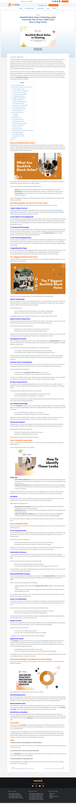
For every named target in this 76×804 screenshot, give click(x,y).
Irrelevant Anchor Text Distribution (20, 105)
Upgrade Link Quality (17, 128)
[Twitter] (33, 786)
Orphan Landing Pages (17, 99)
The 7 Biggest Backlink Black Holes (18, 98)
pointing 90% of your (45, 341)
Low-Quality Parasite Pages (18, 108)
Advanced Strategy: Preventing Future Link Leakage (22, 130)
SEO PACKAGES (40, 8)
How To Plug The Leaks (16, 117)
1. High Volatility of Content (18, 89)
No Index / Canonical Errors (18, 107)
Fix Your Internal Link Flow (18, 119)
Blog (46, 5)
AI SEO (48, 8)
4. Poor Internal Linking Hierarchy (19, 94)
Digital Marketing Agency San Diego (36, 797)
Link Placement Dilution (17, 110)
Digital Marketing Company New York (36, 793)
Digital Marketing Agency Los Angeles (16, 797)
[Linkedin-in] (43, 786)
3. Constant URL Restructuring (19, 92)
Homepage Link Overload (18, 103)
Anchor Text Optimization (18, 125)
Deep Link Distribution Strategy (19, 123)
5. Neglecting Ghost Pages (18, 96)
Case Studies (41, 5)
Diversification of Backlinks (18, 136)
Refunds (50, 797)
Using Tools (15, 114)
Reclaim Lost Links (16, 126)
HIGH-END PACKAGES (29, 8)
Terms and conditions (53, 796)
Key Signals (15, 116)
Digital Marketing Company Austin (35, 796)
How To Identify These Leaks (17, 112)
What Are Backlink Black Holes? (17, 85)
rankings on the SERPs (36, 71)
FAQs (12, 139)
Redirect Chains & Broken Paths (19, 101)
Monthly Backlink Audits (17, 134)
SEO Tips (38, 14)
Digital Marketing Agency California (36, 799)
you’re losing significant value (45, 640)
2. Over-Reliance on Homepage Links (20, 90)
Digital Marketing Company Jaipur (15, 796)
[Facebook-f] (36, 786)
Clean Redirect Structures (18, 121)
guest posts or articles (28, 303)
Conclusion (13, 137)
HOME (20, 8)
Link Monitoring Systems (17, 132)
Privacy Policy (52, 793)
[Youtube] (39, 786)
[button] (35, 49)
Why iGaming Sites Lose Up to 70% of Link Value (21, 87)
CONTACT (54, 8)
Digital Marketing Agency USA (14, 793)
